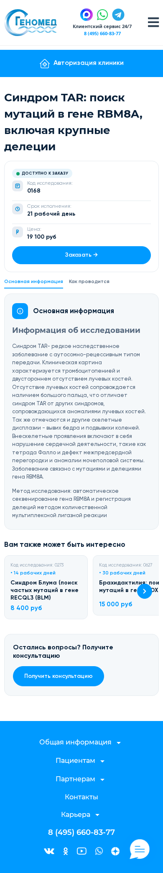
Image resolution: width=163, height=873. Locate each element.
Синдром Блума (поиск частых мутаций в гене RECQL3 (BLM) (44, 590)
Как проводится (89, 281)
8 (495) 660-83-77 (102, 33)
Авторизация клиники (88, 63)
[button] (144, 591)
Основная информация (33, 281)
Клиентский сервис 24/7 (102, 26)
